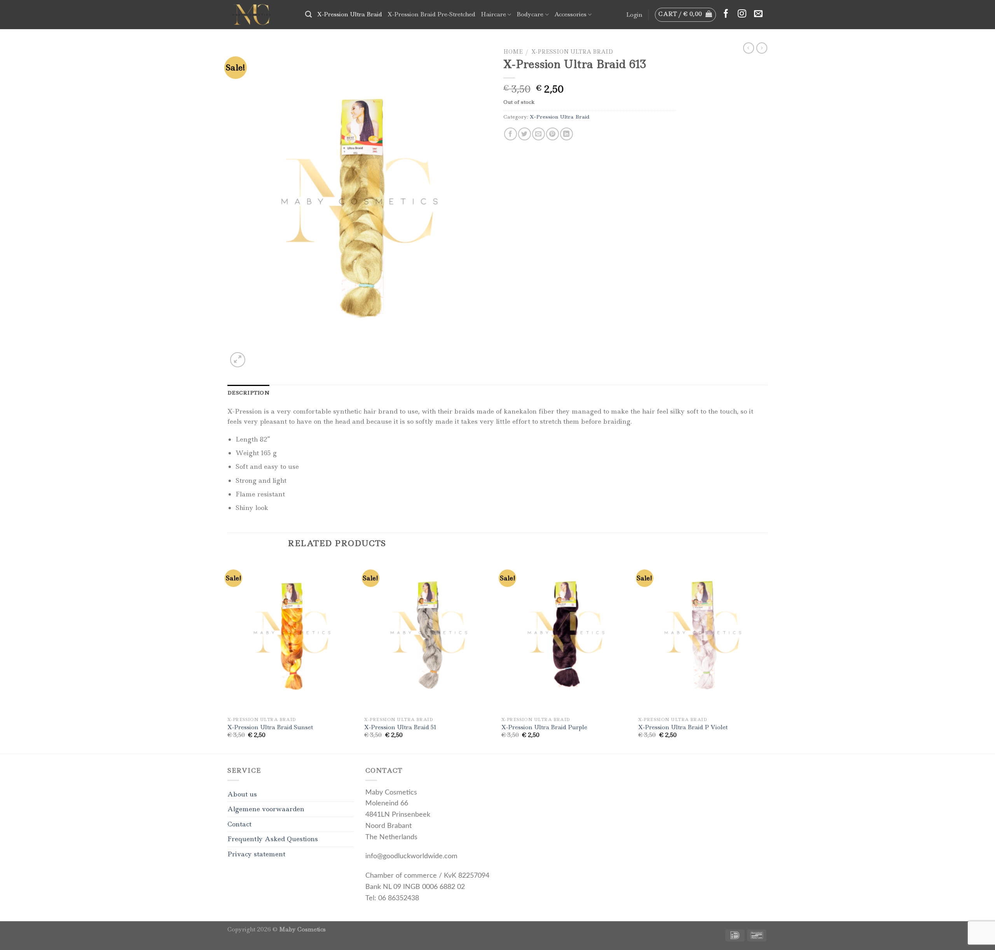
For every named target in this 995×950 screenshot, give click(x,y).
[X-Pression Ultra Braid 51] (429, 635)
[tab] (248, 392)
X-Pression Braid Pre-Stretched (431, 14)
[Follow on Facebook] (726, 14)
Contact (239, 824)
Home (513, 51)
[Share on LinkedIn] (566, 133)
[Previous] (228, 655)
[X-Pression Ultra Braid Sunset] (292, 635)
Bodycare (530, 14)
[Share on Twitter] (524, 133)
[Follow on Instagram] (742, 14)
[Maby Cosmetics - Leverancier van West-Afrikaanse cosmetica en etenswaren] (260, 14)
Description (248, 392)
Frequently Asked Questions (272, 839)
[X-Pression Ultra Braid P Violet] (703, 635)
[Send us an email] (758, 14)
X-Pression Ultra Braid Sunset (270, 727)
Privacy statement (256, 854)
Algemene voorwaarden (265, 809)
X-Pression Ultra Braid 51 (400, 727)
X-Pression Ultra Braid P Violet (683, 727)
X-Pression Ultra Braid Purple (544, 727)
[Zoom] (237, 359)
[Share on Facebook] (510, 133)
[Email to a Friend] (538, 133)
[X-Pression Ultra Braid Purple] (566, 635)
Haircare (493, 14)
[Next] (767, 655)
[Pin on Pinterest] (552, 133)
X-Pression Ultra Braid (349, 14)
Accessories (570, 14)
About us (242, 794)
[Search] (308, 15)
